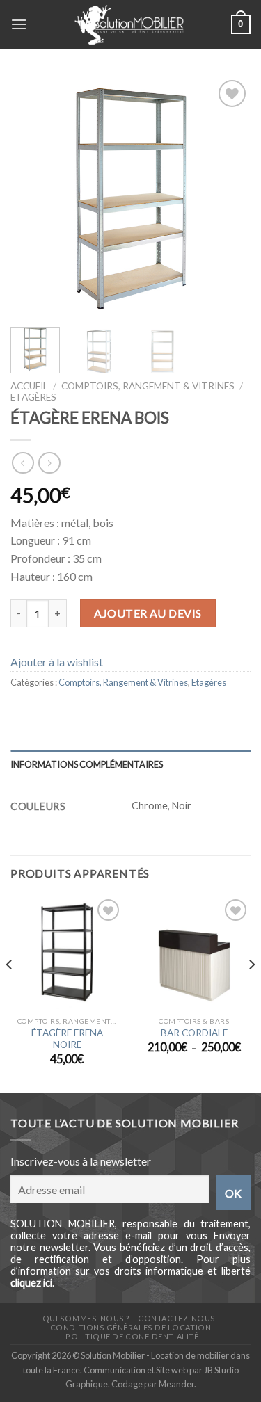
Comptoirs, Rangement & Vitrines (148, 386)
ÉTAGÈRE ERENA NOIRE (67, 1039)
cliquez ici (31, 1283)
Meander (176, 1383)
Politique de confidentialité (131, 1336)
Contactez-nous (177, 1318)
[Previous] (32, 196)
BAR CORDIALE (194, 1032)
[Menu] (18, 24)
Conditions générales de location (130, 1327)
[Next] (228, 196)
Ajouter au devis (148, 613)
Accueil (29, 386)
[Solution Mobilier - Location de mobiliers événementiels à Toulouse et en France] (129, 24)
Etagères (33, 397)
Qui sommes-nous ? (86, 1318)
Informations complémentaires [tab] (86, 764)
